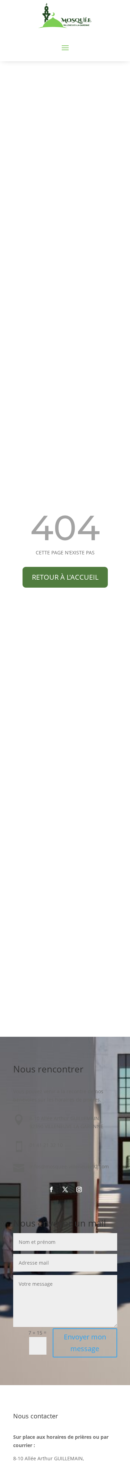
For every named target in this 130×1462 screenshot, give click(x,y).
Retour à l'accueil (65, 577)
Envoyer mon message (85, 1342)
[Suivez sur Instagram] (79, 1189)
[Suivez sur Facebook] (51, 1189)
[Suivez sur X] (65, 1189)
